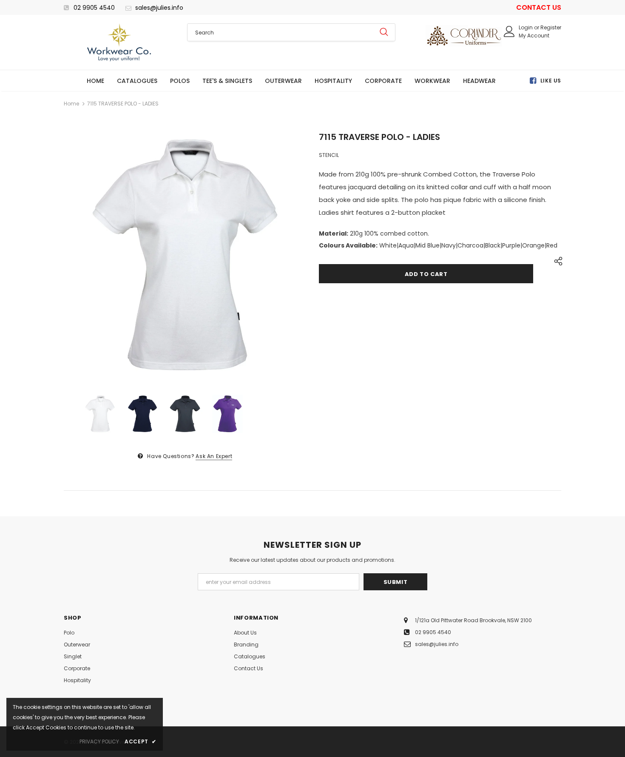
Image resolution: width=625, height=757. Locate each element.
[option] (185, 255)
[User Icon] (509, 31)
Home (71, 103)
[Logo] (119, 42)
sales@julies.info (159, 7)
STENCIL (329, 155)
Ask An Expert (214, 456)
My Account (534, 35)
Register (550, 27)
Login (526, 27)
